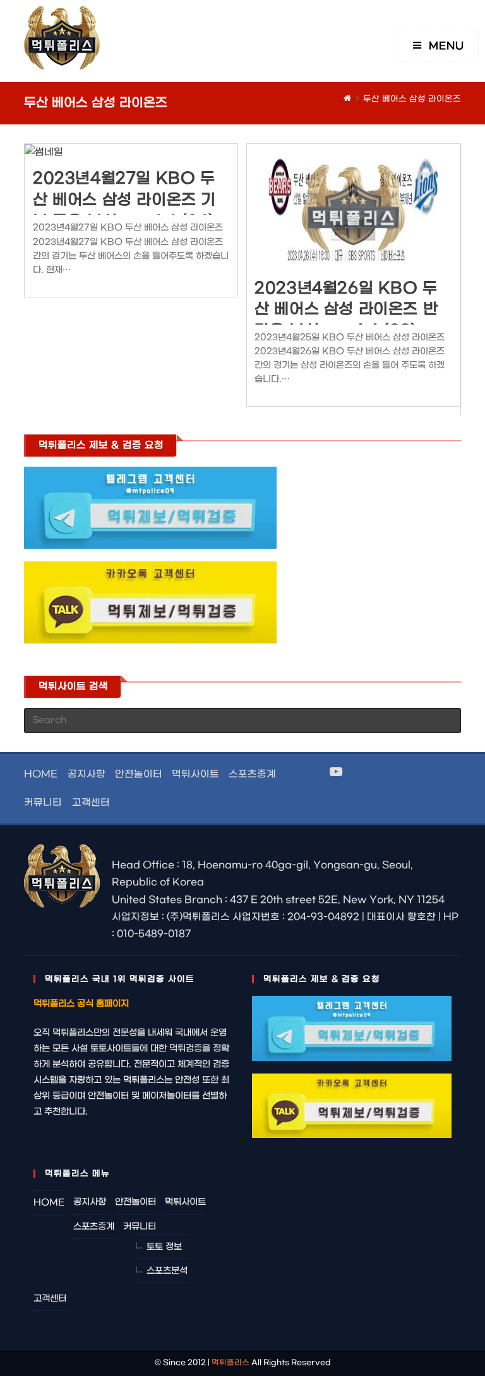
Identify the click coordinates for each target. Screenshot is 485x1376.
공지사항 (86, 774)
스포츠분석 (167, 1270)
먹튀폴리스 (230, 1362)
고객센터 (91, 802)
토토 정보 (164, 1246)
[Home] (347, 99)
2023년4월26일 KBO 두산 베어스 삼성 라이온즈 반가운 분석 (346, 310)
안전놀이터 (138, 774)
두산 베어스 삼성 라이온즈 (412, 99)
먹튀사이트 (195, 774)
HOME (40, 774)
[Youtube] (336, 773)
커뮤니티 (43, 802)
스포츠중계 (252, 774)
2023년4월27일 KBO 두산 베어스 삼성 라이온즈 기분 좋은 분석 (124, 200)
